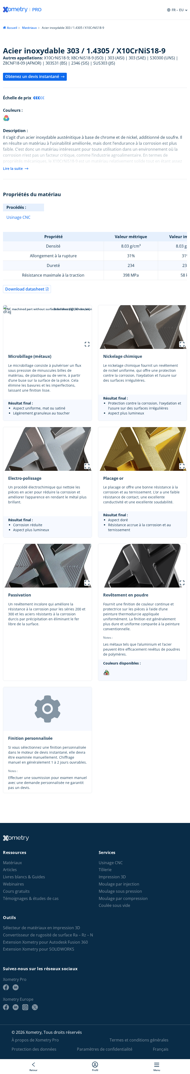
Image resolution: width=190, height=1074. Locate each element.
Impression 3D (112, 877)
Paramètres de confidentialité (104, 1049)
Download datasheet (24, 289)
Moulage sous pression (120, 891)
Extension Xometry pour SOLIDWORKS (38, 949)
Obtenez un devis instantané (32, 76)
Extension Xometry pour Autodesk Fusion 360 (45, 942)
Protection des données (34, 1049)
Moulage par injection (119, 884)
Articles (10, 869)
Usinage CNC (18, 217)
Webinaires (13, 884)
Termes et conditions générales (139, 1040)
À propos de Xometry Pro (35, 1040)
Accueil (12, 28)
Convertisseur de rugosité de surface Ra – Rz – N (48, 935)
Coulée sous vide (114, 905)
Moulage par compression (123, 898)
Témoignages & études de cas (31, 898)
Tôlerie (105, 869)
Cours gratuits (16, 891)
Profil (95, 1070)
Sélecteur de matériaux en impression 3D (41, 927)
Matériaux (29, 28)
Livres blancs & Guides (24, 877)
